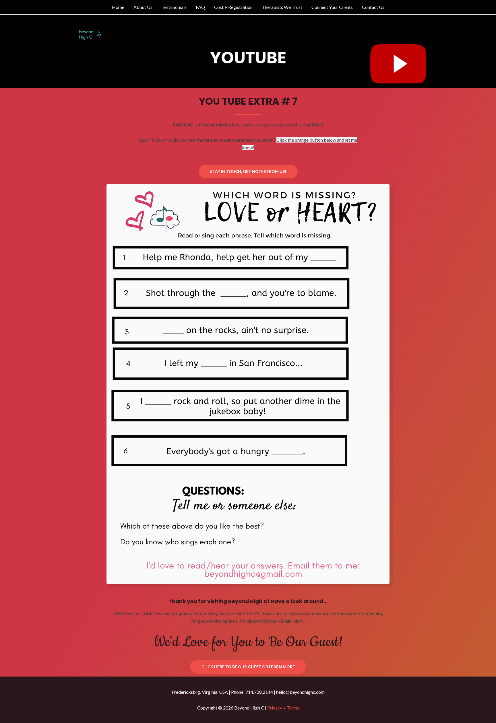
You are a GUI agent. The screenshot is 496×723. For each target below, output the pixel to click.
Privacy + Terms (283, 707)
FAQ (200, 7)
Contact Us (373, 7)
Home (118, 7)
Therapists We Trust (282, 7)
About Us (142, 7)
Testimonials (174, 7)
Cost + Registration (233, 7)
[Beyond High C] (92, 35)
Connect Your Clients (332, 7)
